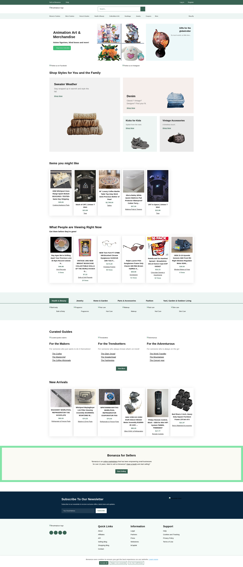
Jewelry (138, 16)
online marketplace (110, 461)
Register (191, 2)
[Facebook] (51, 533)
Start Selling (121, 471)
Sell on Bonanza (55, 2)
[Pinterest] (60, 533)
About (100, 531)
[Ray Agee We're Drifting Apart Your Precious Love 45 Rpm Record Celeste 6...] (61, 259)
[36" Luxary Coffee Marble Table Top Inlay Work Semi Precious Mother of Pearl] (109, 192)
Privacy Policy (168, 538)
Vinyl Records (61, 269)
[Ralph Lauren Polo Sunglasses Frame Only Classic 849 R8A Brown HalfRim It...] (133, 259)
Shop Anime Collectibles (63, 48)
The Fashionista (107, 360)
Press (133, 538)
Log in (182, 2)
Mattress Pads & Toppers (133, 209)
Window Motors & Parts (182, 269)
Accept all (103, 563)
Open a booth (131, 464)
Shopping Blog (103, 545)
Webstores (135, 542)
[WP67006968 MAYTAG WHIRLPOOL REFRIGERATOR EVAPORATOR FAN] (109, 412)
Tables (109, 205)
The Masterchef (58, 357)
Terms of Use (168, 542)
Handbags (128, 16)
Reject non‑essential (118, 563)
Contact (101, 549)
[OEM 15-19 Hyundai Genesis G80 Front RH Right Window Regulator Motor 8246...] (182, 259)
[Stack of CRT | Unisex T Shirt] (85, 192)
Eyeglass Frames (109, 267)
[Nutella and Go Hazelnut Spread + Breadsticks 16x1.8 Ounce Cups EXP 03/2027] (157, 259)
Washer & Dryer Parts (85, 421)
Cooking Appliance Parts (61, 205)
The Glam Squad (108, 354)
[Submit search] (142, 9)
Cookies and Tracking (171, 535)
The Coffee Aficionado (61, 360)
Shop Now (58, 96)
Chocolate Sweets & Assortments (158, 274)
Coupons (148, 16)
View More (121, 368)
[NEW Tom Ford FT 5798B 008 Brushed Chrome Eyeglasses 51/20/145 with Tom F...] (109, 259)
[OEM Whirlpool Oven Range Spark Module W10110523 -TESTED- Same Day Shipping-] (61, 192)
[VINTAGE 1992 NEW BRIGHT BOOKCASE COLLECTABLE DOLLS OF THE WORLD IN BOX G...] (85, 259)
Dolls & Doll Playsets (85, 277)
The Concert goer (157, 360)
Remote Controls (158, 434)
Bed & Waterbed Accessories (182, 425)
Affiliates (101, 535)
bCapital (134, 545)
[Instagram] (65, 533)
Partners (134, 535)
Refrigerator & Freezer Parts (61, 421)
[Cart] (191, 9)
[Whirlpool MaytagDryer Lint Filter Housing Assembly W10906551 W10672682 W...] (85, 412)
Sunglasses (134, 275)
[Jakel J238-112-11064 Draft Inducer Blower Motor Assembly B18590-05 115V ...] (133, 412)
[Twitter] (56, 533)
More (156, 16)
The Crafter (57, 354)
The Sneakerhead (108, 357)
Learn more (153, 559)
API (99, 538)
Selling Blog (102, 542)
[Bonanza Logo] (56, 8)
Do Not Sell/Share (136, 563)
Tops (85, 213)
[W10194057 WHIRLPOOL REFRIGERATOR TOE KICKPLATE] (61, 412)
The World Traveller (158, 354)
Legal (133, 531)
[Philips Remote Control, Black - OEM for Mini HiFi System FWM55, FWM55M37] (157, 412)
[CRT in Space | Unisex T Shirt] (157, 192)
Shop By (191, 16)
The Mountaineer (157, 357)
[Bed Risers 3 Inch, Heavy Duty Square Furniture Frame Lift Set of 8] (182, 412)
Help (67, 2)
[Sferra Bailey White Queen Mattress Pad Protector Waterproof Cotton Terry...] (133, 192)
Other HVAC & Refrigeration (133, 431)
